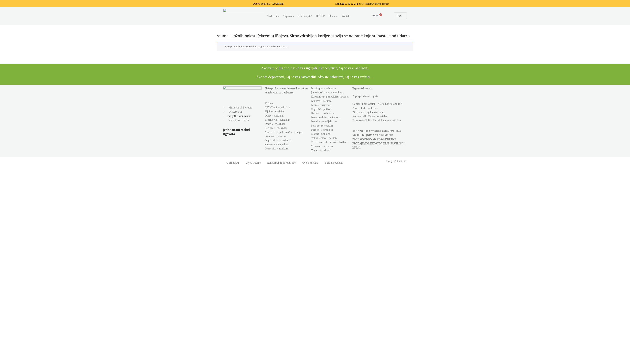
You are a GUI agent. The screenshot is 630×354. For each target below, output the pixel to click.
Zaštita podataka (334, 162)
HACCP (320, 16)
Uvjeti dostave (310, 162)
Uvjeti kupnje (253, 162)
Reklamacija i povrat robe (281, 162)
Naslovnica (273, 16)
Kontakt (346, 16)
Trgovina (288, 16)
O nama (333, 16)
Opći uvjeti (232, 162)
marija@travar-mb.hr (377, 3)
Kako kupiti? (305, 16)
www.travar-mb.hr (238, 120)
